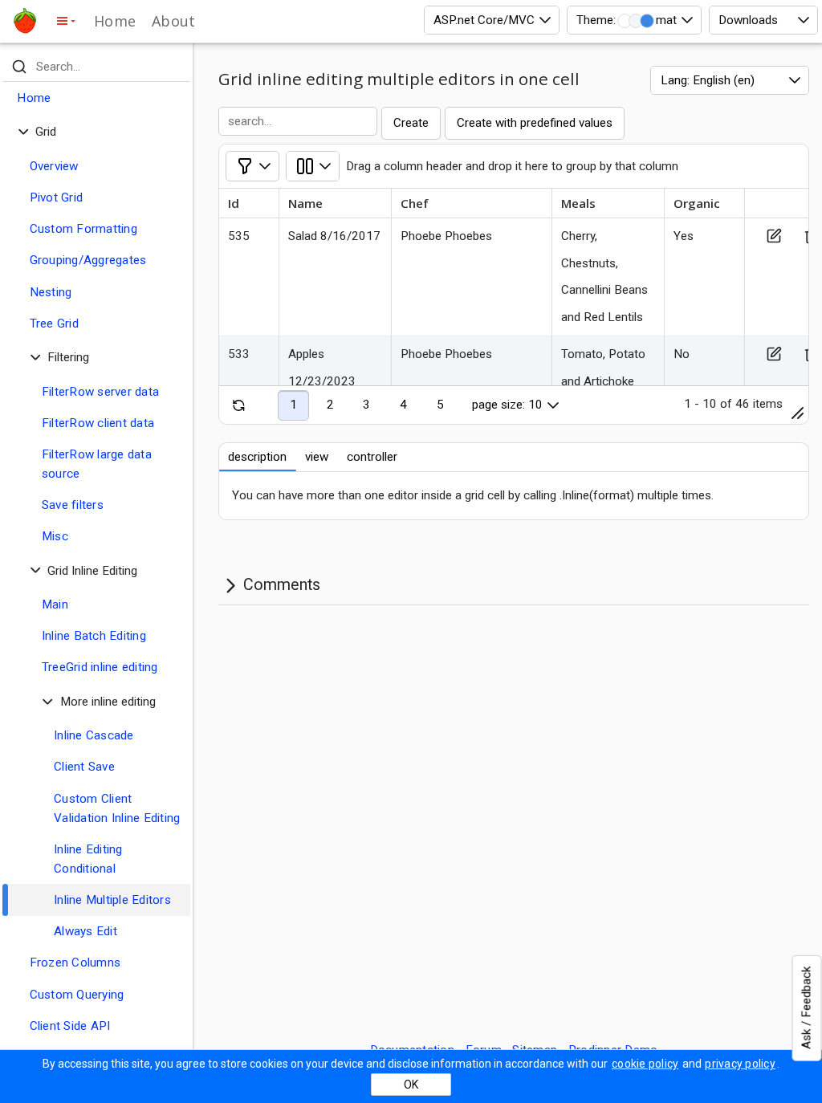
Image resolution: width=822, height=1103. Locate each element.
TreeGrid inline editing (100, 667)
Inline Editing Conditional (88, 859)
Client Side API (70, 1026)
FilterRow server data (100, 392)
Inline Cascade (94, 735)
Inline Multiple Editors (112, 900)
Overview (54, 166)
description (257, 457)
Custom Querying (77, 994)
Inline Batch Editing (94, 636)
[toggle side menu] (65, 21)
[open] (313, 166)
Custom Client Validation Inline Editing (117, 808)
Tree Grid (54, 323)
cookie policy (645, 1063)
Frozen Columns (75, 962)
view (316, 457)
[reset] (239, 405)
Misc (55, 536)
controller (372, 457)
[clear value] (176, 66)
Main (55, 604)
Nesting (51, 292)
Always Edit (85, 931)
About (173, 21)
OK (411, 1084)
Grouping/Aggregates (88, 260)
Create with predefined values (534, 123)
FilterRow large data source (97, 464)
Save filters (73, 505)
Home (115, 21)
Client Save (84, 766)
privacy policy (740, 1063)
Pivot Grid (56, 197)
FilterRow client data (98, 423)
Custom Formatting (83, 229)
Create (411, 123)
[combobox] (492, 20)
